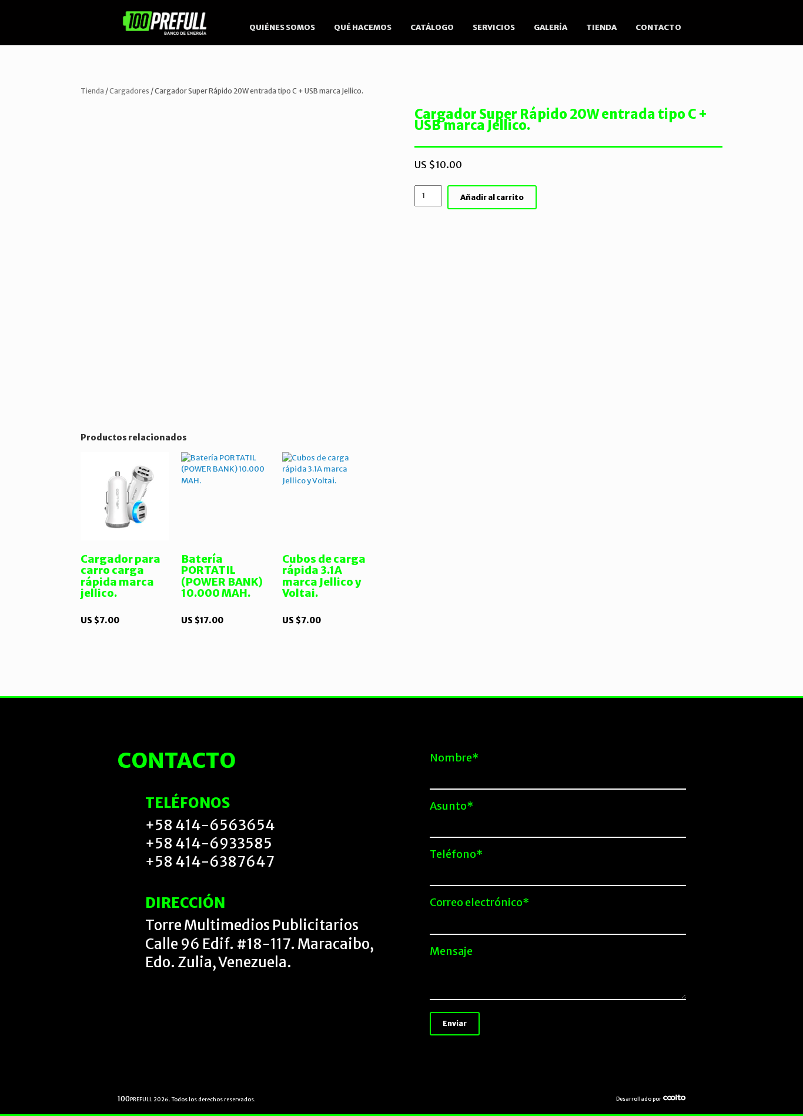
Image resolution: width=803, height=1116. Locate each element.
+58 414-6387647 (210, 862)
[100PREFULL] (165, 23)
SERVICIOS (494, 27)
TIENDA (601, 27)
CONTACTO (658, 27)
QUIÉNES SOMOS (282, 27)
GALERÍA (550, 27)
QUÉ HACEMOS (363, 27)
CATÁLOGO (432, 27)
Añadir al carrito (492, 197)
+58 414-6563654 (210, 825)
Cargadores (129, 90)
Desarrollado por (639, 1098)
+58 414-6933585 (208, 843)
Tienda (92, 90)
